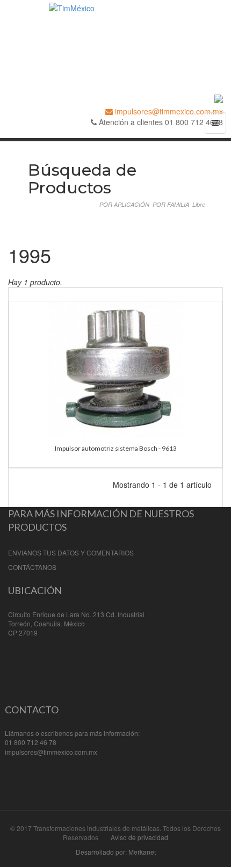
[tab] (124, 205)
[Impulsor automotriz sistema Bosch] (115, 368)
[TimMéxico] (115, 38)
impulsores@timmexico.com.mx (168, 111)
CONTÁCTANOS (32, 567)
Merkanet (142, 851)
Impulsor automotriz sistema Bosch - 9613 (116, 448)
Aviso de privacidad (139, 837)
